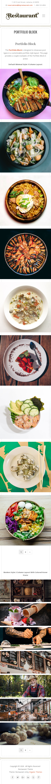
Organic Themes (35, 772)
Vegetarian (32, 618)
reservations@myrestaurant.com (20, 5)
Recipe (26, 618)
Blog (25, 595)
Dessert (21, 618)
